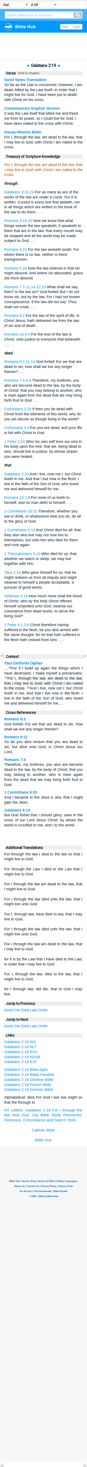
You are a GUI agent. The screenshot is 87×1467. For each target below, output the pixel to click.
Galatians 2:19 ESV (20, 1052)
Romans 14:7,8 (17, 497)
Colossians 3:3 (16, 428)
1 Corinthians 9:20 (20, 792)
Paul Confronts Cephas (23, 663)
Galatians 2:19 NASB (22, 1057)
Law (33, 1010)
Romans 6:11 (16, 737)
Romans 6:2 (15, 719)
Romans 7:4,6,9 (17, 380)
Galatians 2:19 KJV (20, 1062)
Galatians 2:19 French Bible (27, 1085)
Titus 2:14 (12, 572)
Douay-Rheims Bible (22, 132)
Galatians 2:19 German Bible (28, 1089)
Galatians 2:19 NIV (20, 1042)
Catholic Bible (43, 1130)
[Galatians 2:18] (5, 665)
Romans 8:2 (14, 315)
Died (25, 1010)
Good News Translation (25, 80)
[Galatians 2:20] (81, 665)
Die (17, 1010)
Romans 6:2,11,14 (19, 362)
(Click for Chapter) (27, 73)
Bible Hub (43, 1140)
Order (43, 1010)
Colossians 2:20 (17, 409)
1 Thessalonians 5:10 (22, 554)
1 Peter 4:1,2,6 (16, 625)
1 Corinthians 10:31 (20, 511)
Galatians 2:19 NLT (20, 1047)
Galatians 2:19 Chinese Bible (28, 1080)
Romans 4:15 (15, 249)
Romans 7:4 (15, 760)
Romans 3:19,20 (18, 221)
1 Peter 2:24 (14, 441)
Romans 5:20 (15, 268)
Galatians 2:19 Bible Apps (26, 1069)
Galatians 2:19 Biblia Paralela (29, 1075)
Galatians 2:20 (16, 474)
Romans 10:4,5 (17, 334)
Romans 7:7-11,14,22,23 (25, 287)
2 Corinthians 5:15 (19, 530)
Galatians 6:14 (17, 810)
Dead (8, 1010)
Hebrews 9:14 (16, 596)
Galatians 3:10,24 (19, 192)
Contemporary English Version (32, 108)
